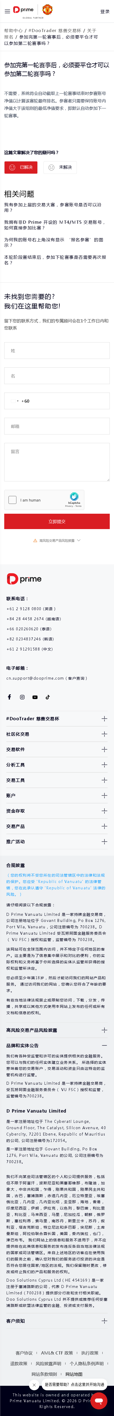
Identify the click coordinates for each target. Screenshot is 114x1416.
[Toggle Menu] (7, 11)
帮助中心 (13, 30)
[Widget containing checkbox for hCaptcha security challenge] (44, 500)
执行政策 (89, 1353)
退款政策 (18, 1363)
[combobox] (17, 401)
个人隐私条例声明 (87, 1363)
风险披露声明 (48, 1363)
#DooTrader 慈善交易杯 (55, 30)
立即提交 (57, 521)
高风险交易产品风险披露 (57, 540)
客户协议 (24, 1353)
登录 (105, 11)
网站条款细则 (44, 1374)
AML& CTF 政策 (57, 1353)
